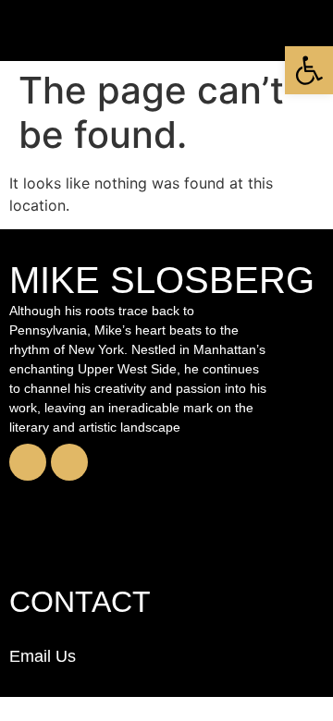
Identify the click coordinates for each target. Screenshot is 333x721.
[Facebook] (27, 462)
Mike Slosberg (161, 280)
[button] (309, 70)
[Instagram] (69, 462)
